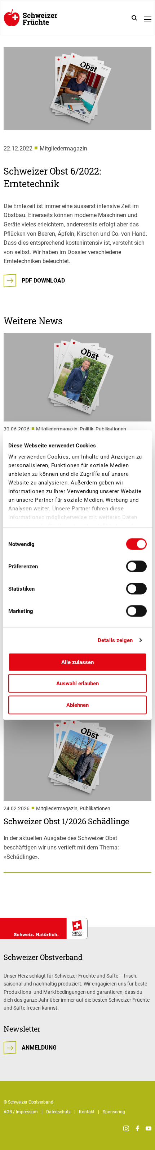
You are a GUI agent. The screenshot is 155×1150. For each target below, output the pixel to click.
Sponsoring (114, 1111)
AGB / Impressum (21, 1111)
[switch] (136, 566)
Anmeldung (39, 1047)
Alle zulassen (77, 662)
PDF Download (43, 280)
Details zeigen (115, 640)
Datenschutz (58, 1111)
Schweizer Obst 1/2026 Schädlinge (66, 821)
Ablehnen (77, 705)
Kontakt (86, 1111)
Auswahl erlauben (77, 683)
